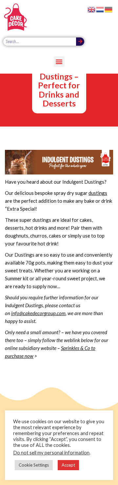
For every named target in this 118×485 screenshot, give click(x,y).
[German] (109, 9)
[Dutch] (100, 9)
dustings (97, 193)
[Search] (80, 41)
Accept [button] (68, 465)
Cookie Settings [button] (34, 465)
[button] (59, 61)
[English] (92, 9)
